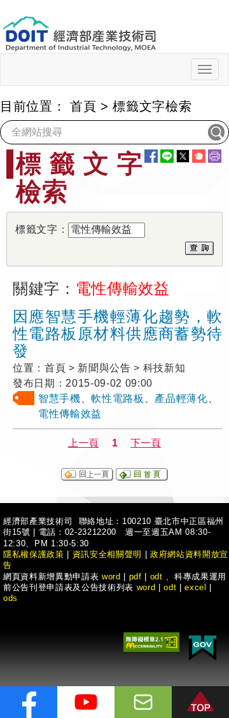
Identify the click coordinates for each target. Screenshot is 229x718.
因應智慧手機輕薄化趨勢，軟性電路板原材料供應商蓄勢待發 (118, 333)
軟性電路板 (117, 398)
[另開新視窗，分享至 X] (183, 156)
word (146, 587)
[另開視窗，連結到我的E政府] (202, 645)
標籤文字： (41, 229)
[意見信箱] (143, 702)
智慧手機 (59, 398)
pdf (135, 576)
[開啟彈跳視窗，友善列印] (215, 156)
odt (156, 576)
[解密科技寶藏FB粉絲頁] (28, 702)
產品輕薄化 (181, 398)
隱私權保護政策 (33, 554)
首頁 (83, 106)
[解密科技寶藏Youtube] (85, 702)
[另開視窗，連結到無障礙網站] (151, 641)
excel (195, 587)
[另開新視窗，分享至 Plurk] (199, 156)
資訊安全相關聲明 (107, 554)
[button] (200, 702)
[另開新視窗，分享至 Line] (167, 156)
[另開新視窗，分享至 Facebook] (151, 156)
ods (10, 598)
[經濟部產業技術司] (79, 25)
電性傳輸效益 (70, 413)
